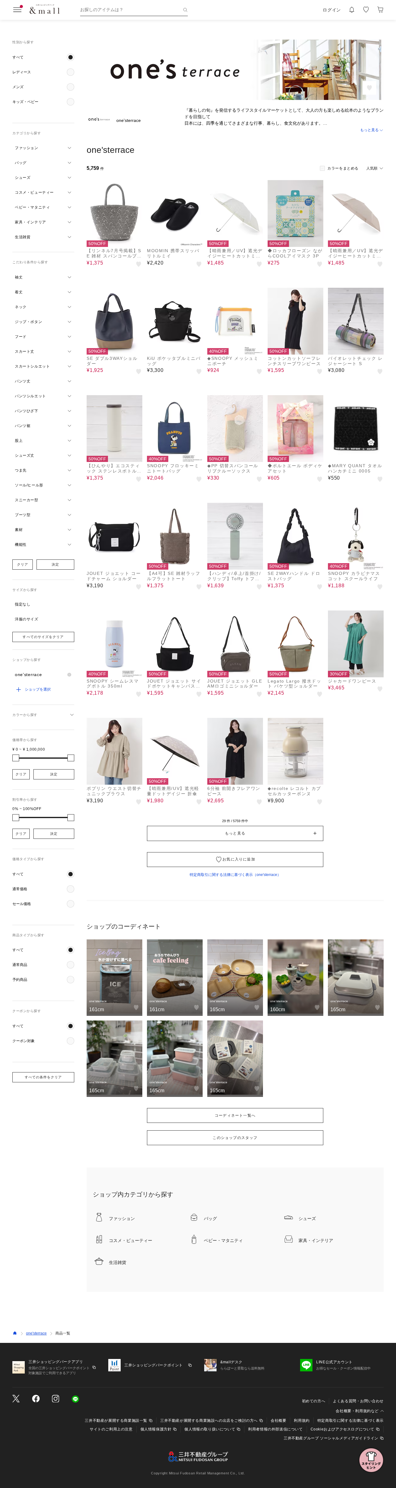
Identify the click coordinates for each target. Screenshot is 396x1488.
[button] (43, 57)
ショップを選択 (38, 689)
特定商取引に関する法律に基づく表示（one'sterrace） (235, 875)
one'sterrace (36, 1333)
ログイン (332, 10)
